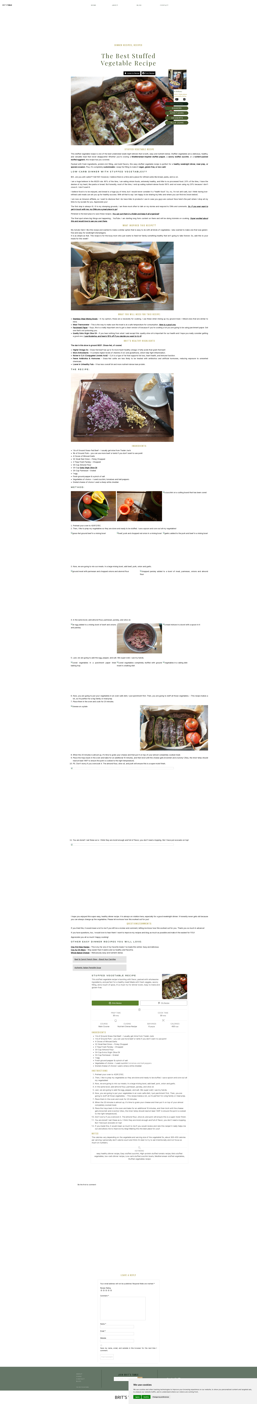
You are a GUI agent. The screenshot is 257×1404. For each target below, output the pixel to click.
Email (103, 1331)
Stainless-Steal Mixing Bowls (85, 319)
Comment (104, 1296)
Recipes (138, 45)
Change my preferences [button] (160, 1397)
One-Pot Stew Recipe (80, 947)
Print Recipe (149, 73)
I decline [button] (146, 1397)
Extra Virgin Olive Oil (88, 468)
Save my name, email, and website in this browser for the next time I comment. (128, 1349)
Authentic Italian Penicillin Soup (87, 968)
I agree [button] (137, 1397)
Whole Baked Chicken (80, 953)
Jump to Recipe (132, 73)
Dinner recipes (123, 45)
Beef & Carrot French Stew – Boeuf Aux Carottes (95, 959)
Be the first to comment (87, 1185)
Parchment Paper (80, 328)
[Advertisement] (128, 16)
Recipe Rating (105, 1288)
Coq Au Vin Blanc (78, 950)
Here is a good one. (167, 325)
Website (103, 1338)
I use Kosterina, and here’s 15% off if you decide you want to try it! (112, 336)
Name (103, 1324)
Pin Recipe (165, 1003)
